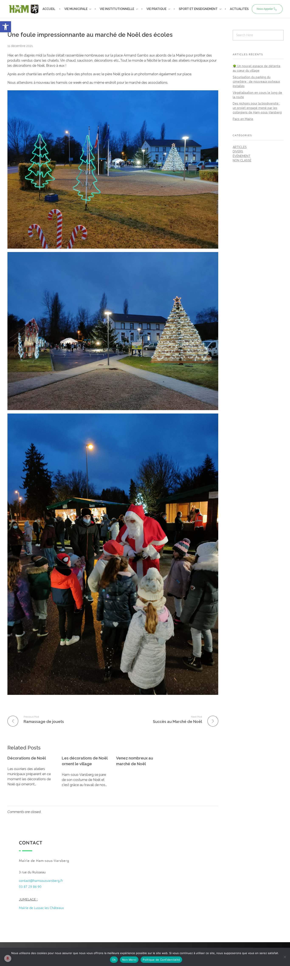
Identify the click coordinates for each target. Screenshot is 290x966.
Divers (238, 151)
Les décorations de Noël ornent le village (84, 761)
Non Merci (129, 959)
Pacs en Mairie (243, 119)
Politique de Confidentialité (161, 959)
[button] (5, 26)
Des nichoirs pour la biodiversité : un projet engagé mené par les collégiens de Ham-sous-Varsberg (257, 108)
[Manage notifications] (7, 958)
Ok (114, 959)
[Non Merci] (285, 957)
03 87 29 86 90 (30, 886)
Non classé (242, 160)
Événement (242, 156)
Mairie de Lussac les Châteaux (41, 907)
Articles (240, 147)
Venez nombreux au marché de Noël (134, 761)
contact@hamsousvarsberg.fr (41, 880)
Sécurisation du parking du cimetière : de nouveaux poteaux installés (256, 81)
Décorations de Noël (26, 758)
